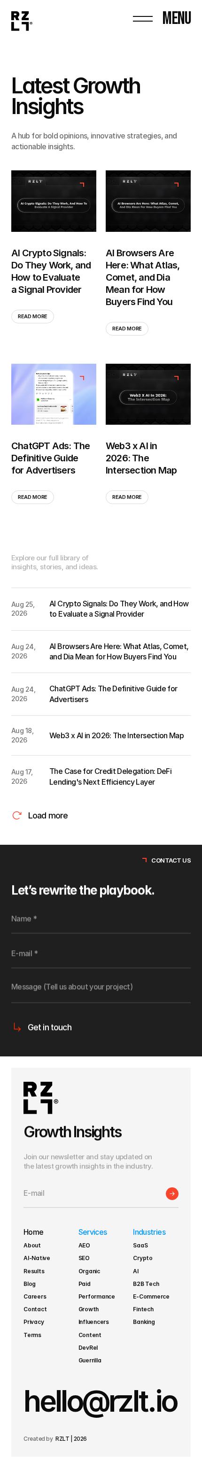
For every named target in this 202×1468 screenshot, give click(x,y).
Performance (96, 1296)
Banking (144, 1321)
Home (33, 1232)
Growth (88, 1309)
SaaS (140, 1245)
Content (89, 1334)
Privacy (33, 1321)
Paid (84, 1283)
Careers (34, 1296)
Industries (149, 1232)
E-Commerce (151, 1296)
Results (33, 1271)
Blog (29, 1283)
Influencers (93, 1321)
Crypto (143, 1258)
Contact (35, 1309)
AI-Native (36, 1258)
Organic (89, 1271)
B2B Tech (146, 1283)
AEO (84, 1245)
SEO (84, 1258)
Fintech (143, 1309)
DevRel (88, 1347)
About (32, 1245)
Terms (33, 1334)
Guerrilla (90, 1360)
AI (136, 1271)
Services (92, 1232)
